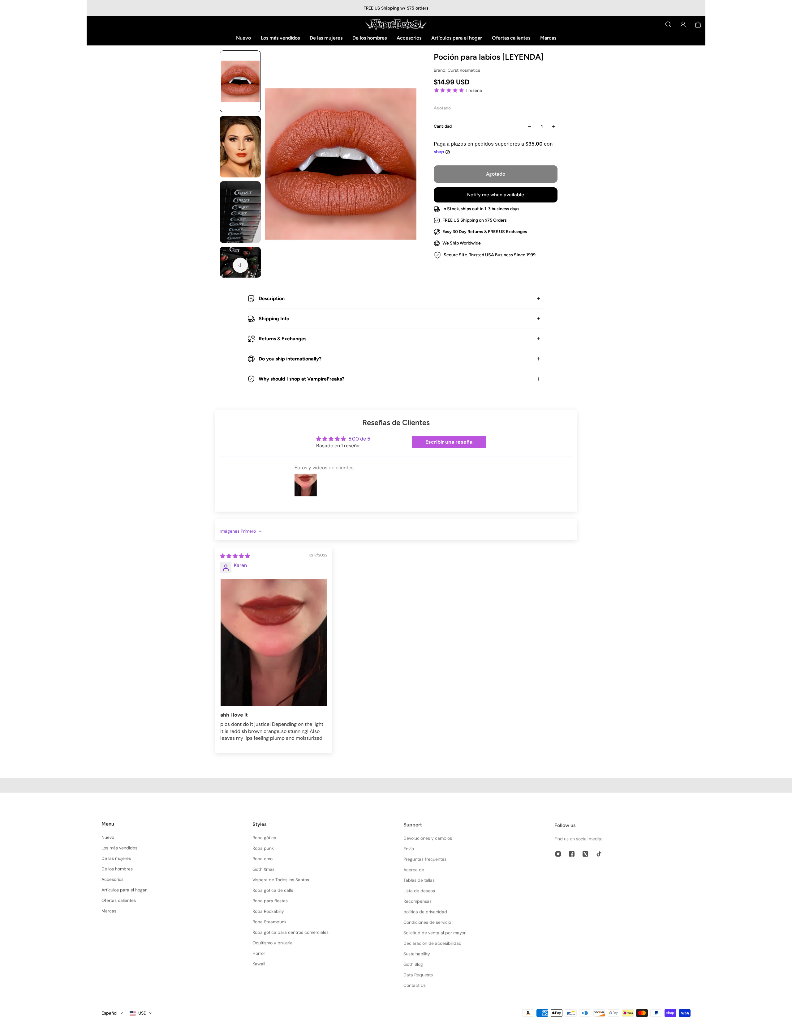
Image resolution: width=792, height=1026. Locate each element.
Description (272, 298)
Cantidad (443, 126)
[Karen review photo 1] (273, 643)
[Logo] (396, 24)
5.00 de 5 (359, 439)
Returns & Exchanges (282, 339)
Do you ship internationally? (290, 359)
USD (142, 1013)
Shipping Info (274, 318)
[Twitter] (585, 852)
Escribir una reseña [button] (448, 442)
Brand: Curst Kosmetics (457, 70)
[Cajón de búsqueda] (668, 24)
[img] (235, 556)
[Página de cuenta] (683, 24)
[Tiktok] (599, 852)
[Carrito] (698, 24)
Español (109, 1013)
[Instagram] (558, 852)
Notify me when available (495, 195)
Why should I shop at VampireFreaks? (301, 379)
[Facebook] (572, 852)
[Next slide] (240, 265)
